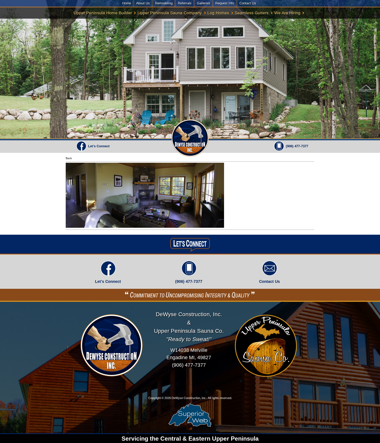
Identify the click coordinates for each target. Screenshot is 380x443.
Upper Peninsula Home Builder (103, 13)
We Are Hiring (287, 13)
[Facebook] (81, 150)
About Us (143, 3)
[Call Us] (279, 150)
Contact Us (247, 3)
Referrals (185, 3)
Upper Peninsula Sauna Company (170, 13)
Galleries (203, 3)
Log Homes (218, 13)
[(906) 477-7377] (188, 274)
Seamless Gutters (252, 13)
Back (69, 158)
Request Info (224, 3)
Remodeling (164, 3)
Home (126, 3)
